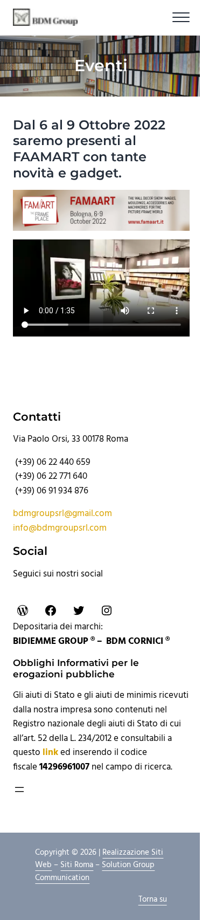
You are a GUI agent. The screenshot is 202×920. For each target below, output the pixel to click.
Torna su (152, 899)
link (50, 753)
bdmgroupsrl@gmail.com (62, 514)
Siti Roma (76, 865)
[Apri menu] (19, 789)
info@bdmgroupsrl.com (60, 528)
